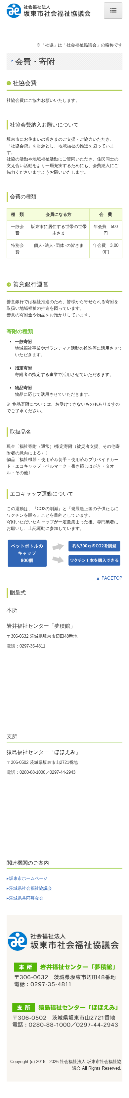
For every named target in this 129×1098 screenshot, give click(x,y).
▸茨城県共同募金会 (25, 898)
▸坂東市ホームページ (27, 878)
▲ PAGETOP (109, 578)
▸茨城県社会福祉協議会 (29, 888)
